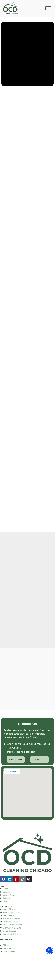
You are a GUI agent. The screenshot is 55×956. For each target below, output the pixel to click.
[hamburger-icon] (48, 8)
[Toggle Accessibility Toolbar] (49, 950)
